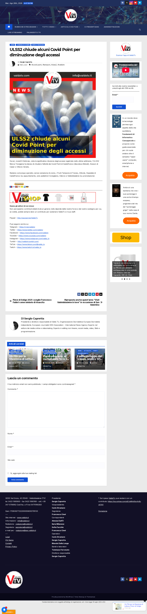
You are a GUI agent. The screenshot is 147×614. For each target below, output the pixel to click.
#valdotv (61, 65)
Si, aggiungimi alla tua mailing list (23, 473)
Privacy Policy (11, 547)
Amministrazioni (112, 27)
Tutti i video (48, 27)
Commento (13, 389)
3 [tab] (127, 279)
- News (12, 44)
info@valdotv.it (23, 521)
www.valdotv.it (23, 517)
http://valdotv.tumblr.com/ (28, 241)
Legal (7, 537)
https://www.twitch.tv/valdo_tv (29, 247)
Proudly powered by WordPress (63, 597)
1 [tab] (122, 279)
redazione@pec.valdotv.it (26, 530)
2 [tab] (124, 279)
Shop (125, 237)
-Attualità (87, 350)
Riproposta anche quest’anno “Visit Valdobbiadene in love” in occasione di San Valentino (78, 302)
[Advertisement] (56, 278)
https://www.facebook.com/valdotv (34, 233)
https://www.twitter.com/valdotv (30, 230)
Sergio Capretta (26, 62)
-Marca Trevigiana (38, 44)
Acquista (130, 175)
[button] (140, 30)
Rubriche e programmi (26, 27)
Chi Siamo (9, 540)
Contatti (8, 543)
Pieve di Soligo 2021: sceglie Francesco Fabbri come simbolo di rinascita (32, 301)
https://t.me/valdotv (27, 227)
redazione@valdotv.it (23, 524)
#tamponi (46, 65)
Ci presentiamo (91, 27)
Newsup (81, 597)
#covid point (37, 65)
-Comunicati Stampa (23, 44)
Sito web (11, 460)
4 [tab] (129, 279)
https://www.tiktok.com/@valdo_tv (31, 244)
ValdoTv (112, 498)
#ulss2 (54, 65)
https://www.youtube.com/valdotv (32, 236)
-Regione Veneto (82, 353)
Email (10, 447)
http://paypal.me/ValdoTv (27, 218)
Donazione (102, 511)
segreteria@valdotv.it (24, 527)
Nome (11, 434)
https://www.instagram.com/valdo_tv (34, 238)
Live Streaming (15, 32)
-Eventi (18, 350)
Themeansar (91, 597)
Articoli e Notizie (70, 27)
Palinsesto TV (34, 32)
